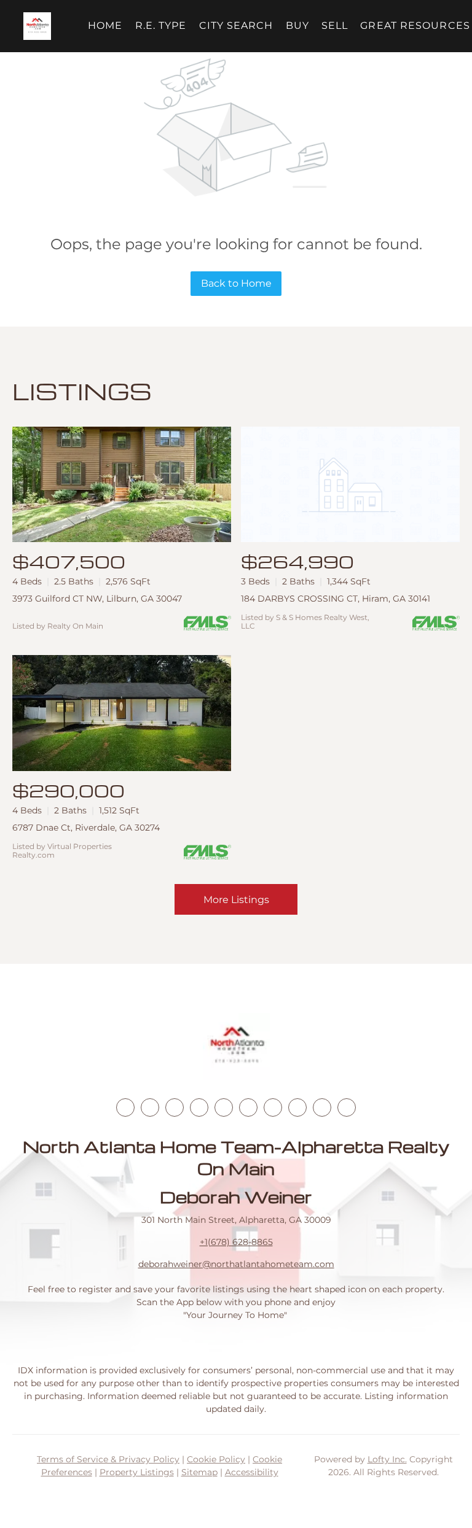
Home (105, 25)
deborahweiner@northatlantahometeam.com (236, 1264)
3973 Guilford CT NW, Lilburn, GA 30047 (97, 598)
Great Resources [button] (415, 25)
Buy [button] (297, 25)
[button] (37, 26)
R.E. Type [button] (161, 25)
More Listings (236, 900)
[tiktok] (273, 1107)
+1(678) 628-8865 (236, 1241)
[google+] (346, 1107)
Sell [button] (334, 25)
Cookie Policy (216, 1459)
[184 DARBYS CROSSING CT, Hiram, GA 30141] (350, 485)
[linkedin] (150, 1107)
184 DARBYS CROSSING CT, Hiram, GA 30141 (335, 598)
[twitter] (174, 1107)
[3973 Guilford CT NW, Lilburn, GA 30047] (121, 485)
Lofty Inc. (387, 1459)
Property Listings (137, 1472)
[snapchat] (297, 1107)
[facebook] (125, 1107)
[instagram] (223, 1107)
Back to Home (236, 283)
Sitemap (199, 1472)
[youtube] (248, 1107)
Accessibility (251, 1472)
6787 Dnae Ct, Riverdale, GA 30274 (86, 827)
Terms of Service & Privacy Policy (108, 1459)
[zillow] (199, 1107)
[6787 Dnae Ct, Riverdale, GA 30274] (121, 713)
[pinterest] (322, 1107)
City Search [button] (236, 25)
